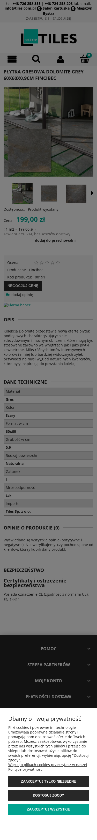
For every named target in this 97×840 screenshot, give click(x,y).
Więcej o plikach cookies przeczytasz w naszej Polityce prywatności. (47, 767)
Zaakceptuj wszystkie (48, 809)
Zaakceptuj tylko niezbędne (48, 781)
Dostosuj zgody (48, 795)
